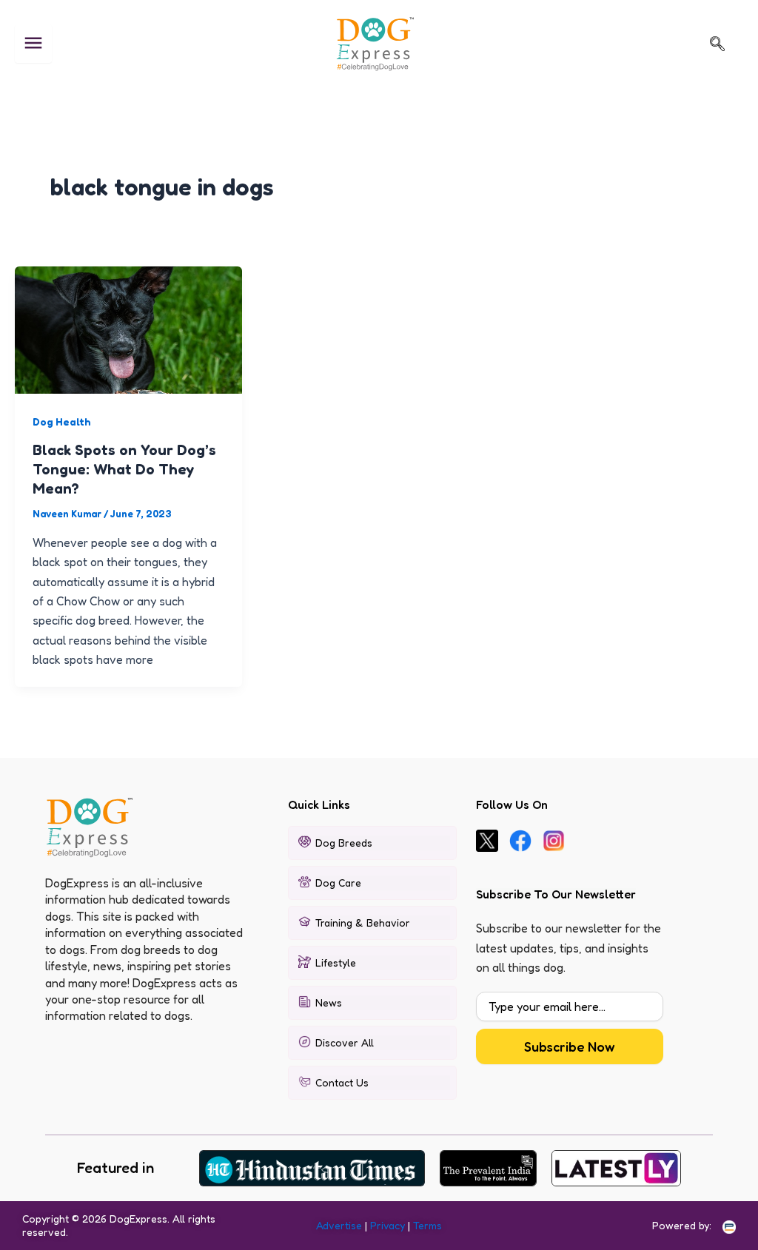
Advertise (339, 1225)
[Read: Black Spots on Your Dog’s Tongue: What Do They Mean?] (128, 328)
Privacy (387, 1225)
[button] (717, 43)
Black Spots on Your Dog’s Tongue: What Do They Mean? (124, 469)
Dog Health (62, 421)
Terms (427, 1225)
